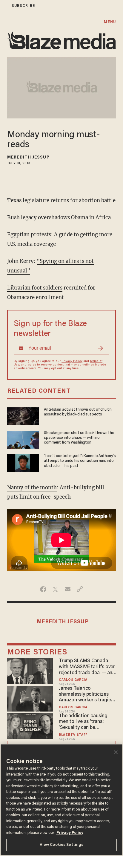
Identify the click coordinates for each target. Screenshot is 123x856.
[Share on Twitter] (55, 589)
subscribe (23, 6)
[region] (61, 800)
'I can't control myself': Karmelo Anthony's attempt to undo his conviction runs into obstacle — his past (80, 461)
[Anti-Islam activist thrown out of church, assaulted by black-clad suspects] (23, 415)
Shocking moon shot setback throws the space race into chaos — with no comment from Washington (79, 438)
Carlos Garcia (73, 680)
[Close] (115, 752)
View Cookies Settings (62, 845)
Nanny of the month (32, 487)
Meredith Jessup (28, 158)
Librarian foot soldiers (34, 287)
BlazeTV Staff (73, 735)
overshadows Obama (63, 217)
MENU (110, 22)
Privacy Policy (71, 361)
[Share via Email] (67, 589)
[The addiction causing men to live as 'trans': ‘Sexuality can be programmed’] (30, 725)
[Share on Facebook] (43, 589)
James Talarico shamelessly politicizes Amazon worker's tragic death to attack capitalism (88, 694)
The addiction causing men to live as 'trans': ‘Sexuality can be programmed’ (83, 722)
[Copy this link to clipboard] (80, 589)
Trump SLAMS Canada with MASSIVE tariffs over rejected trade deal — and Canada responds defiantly (87, 667)
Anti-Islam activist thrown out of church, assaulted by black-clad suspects (78, 412)
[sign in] (4, 6)
